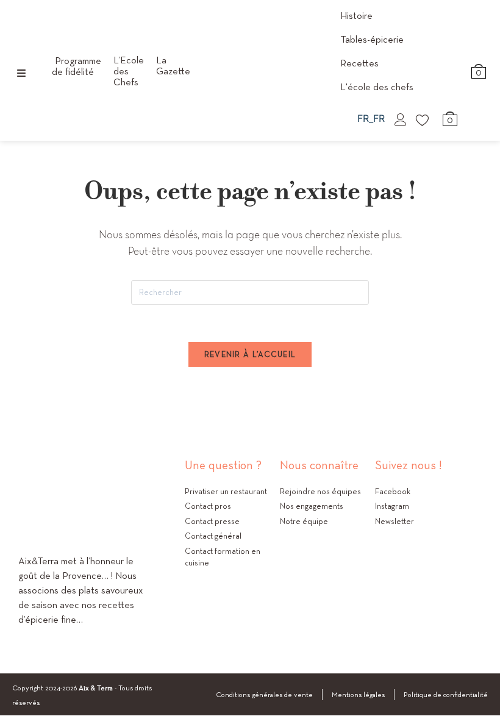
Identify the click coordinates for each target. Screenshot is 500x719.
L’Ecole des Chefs (128, 71)
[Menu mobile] (21, 73)
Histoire (356, 15)
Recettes (359, 63)
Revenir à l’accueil (250, 354)
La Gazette (173, 66)
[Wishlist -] (423, 119)
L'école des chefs (376, 86)
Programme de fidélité (76, 66)
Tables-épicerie (372, 39)
